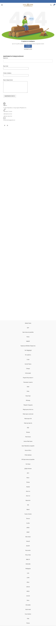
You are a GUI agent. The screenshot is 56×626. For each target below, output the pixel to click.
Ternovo (28, 518)
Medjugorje (28, 568)
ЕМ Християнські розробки (28, 459)
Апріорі (28, 486)
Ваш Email (5, 66)
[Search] (51, 4)
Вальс (28, 477)
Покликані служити (28, 382)
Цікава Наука (28, 323)
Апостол (28, 491)
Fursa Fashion (28, 614)
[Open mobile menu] (2, 4)
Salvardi (28, 541)
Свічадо (28, 368)
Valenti (28, 509)
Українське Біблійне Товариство (28, 345)
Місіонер (28, 400)
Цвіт (28, 327)
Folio (28, 618)
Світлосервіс (28, 373)
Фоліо (28, 336)
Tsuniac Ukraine (28, 514)
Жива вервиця (28, 455)
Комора (28, 432)
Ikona (28, 600)
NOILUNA (28, 564)
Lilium (28, 582)
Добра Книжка (28, 468)
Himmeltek (28, 605)
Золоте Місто (28, 450)
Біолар (28, 482)
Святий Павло (28, 364)
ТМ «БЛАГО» (28, 355)
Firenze (28, 623)
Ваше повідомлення (8, 80)
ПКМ (28, 386)
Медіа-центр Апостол (28, 409)
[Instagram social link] (7, 125)
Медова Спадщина (28, 405)
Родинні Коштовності (28, 377)
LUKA (28, 577)
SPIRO (28, 527)
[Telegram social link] (28, 1)
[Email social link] (27, 1)
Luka (28, 573)
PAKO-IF (28, 559)
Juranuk (28, 595)
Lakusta (28, 586)
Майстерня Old (28, 418)
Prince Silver (28, 554)
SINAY (28, 532)
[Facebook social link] (26, 1)
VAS (28, 505)
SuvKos (28, 523)
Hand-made (28, 609)
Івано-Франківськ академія (28, 445)
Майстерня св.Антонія (28, 414)
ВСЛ (28, 473)
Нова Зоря (28, 395)
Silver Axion (28, 536)
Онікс (28, 391)
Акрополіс (28, 500)
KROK (28, 591)
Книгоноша (28, 436)
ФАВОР (28, 341)
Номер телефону (7, 73)
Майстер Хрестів (28, 423)
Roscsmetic (28, 550)
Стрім (28, 359)
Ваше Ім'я (5, 58)
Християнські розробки (28, 332)
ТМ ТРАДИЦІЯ (28, 350)
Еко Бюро (28, 464)
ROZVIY (28, 545)
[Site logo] (28, 4)
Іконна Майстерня (28, 441)
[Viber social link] (29, 1)
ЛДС (28, 427)
